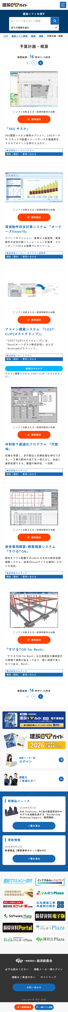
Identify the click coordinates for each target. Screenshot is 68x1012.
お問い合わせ (34, 987)
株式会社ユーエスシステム (20, 150)
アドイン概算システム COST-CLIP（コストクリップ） (33, 375)
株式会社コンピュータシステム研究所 (26, 253)
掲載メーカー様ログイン (48, 969)
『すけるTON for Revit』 (25, 649)
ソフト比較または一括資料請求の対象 (35, 111)
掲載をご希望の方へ (23, 977)
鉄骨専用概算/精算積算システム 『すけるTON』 (30, 549)
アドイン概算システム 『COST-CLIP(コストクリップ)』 (30, 331)
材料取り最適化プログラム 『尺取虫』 (31, 446)
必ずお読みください (17, 969)
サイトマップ (48, 977)
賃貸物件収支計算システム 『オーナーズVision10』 (33, 229)
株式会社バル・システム (19, 355)
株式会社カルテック (16, 470)
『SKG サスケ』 (17, 128)
